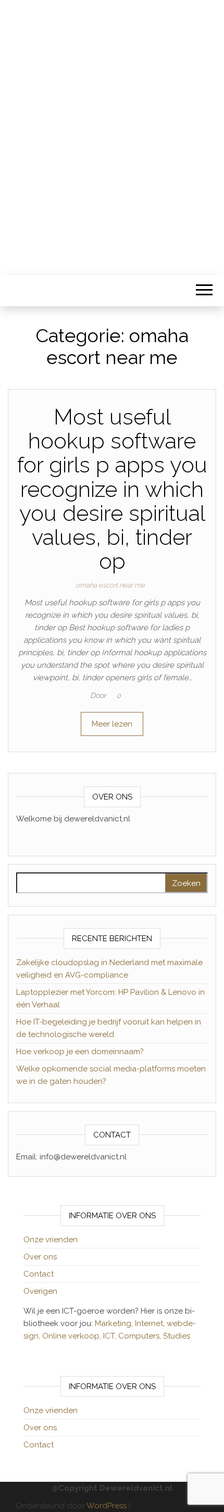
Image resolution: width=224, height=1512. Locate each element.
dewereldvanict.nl (112, 130)
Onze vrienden (50, 1239)
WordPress (106, 1505)
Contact (38, 1274)
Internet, (151, 1323)
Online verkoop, (72, 1336)
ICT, (110, 1336)
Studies (176, 1336)
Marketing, (114, 1323)
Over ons (40, 1256)
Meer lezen (112, 724)
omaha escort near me (110, 585)
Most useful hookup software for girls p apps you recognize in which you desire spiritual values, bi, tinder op (112, 489)
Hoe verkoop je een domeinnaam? (80, 1051)
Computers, (140, 1336)
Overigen (40, 1291)
